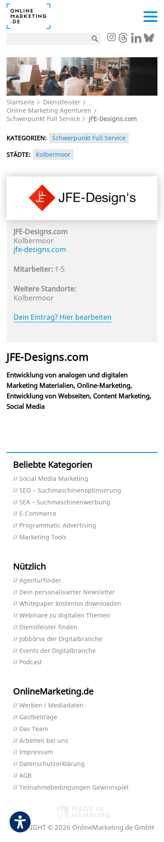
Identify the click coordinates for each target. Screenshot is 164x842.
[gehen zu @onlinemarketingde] (123, 40)
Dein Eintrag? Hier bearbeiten (63, 317)
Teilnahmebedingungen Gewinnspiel (74, 787)
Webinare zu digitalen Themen (64, 615)
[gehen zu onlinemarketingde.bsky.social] (149, 40)
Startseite (21, 102)
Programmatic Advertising (57, 525)
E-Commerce (37, 514)
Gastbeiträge (38, 717)
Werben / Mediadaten (51, 705)
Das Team (33, 729)
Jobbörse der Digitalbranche (60, 639)
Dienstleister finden (48, 627)
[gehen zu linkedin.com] (136, 40)
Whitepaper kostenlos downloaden (70, 603)
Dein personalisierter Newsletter (67, 592)
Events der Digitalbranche (57, 651)
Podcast (30, 662)
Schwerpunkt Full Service (43, 118)
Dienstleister (61, 102)
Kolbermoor (53, 154)
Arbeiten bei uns (43, 741)
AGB (25, 776)
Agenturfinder (40, 580)
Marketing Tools (42, 537)
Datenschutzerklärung (52, 764)
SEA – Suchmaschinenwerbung (64, 502)
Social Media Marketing (53, 479)
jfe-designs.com (40, 249)
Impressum (36, 752)
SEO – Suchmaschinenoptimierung (70, 490)
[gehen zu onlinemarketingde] (111, 38)
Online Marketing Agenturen (49, 110)
